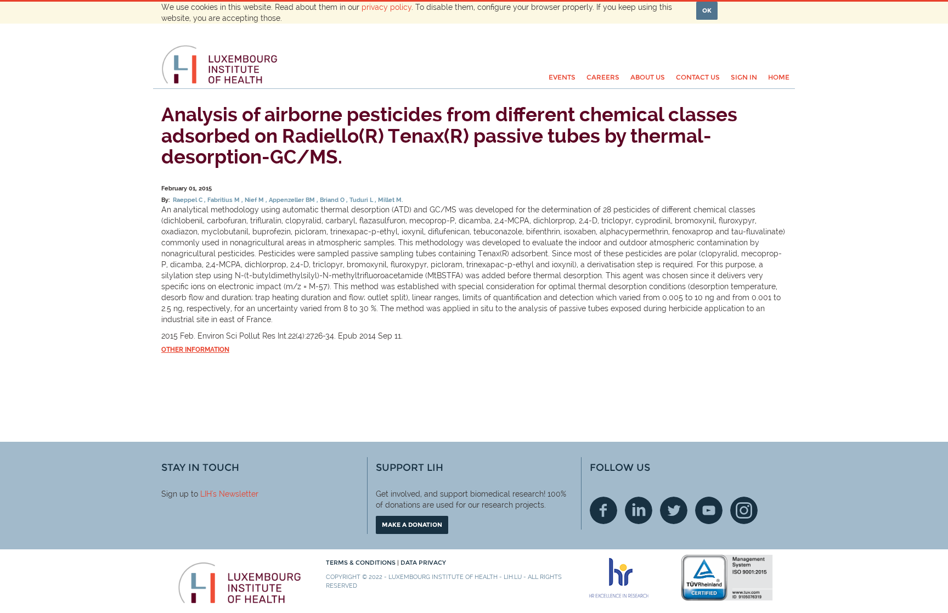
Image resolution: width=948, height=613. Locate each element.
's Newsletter (235, 494)
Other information (195, 349)
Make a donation (412, 524)
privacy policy (386, 7)
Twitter (673, 510)
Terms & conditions (361, 562)
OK (707, 10)
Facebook (603, 510)
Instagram (744, 510)
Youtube (709, 510)
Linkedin (638, 510)
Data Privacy (423, 562)
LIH (206, 494)
